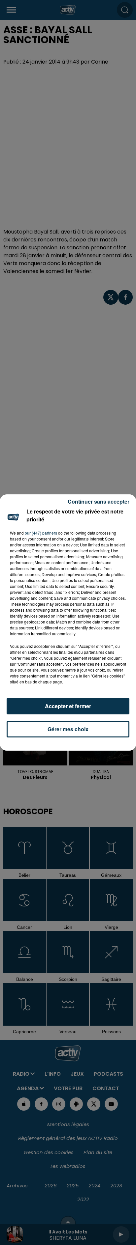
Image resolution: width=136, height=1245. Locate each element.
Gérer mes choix (68, 729)
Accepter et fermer (68, 706)
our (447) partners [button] (41, 533)
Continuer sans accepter (98, 501)
